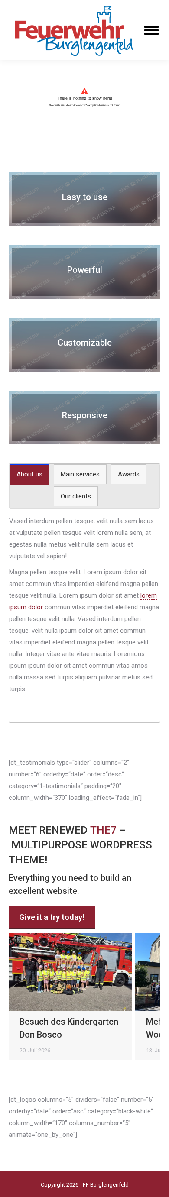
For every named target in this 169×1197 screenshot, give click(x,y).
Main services (80, 474)
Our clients (76, 496)
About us (29, 474)
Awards (129, 474)
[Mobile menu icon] (151, 30)
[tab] (29, 474)
